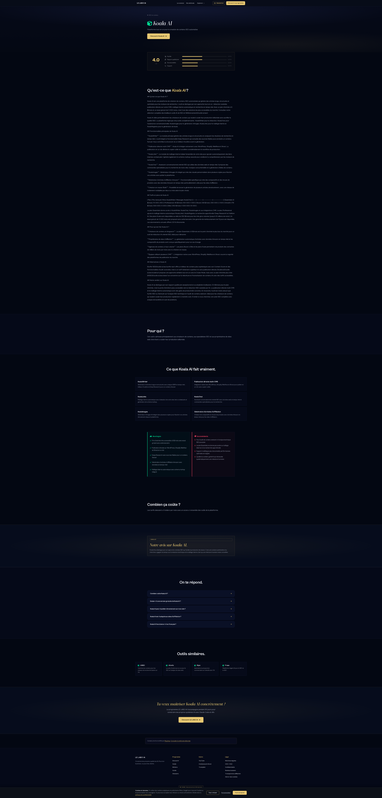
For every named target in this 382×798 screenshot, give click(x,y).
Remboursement (230, 770)
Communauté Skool (205, 764)
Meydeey (167, 741)
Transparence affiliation (233, 773)
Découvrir (175, 761)
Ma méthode (190, 3)
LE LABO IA (141, 3)
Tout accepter (240, 793)
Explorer (200, 3)
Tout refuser (213, 793)
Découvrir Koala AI (157, 36)
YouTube (201, 761)
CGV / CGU (228, 764)
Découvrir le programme (236, 3)
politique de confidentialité (143, 795)
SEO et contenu (153, 15)
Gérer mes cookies (231, 777)
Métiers (175, 767)
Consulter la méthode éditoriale (180, 741)
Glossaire (175, 773)
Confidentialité (230, 767)
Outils (174, 770)
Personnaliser (226, 793)
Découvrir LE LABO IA (190, 720)
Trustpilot (202, 767)
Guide (174, 764)
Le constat (180, 3)
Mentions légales (230, 761)
